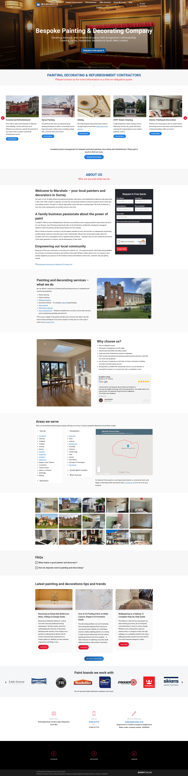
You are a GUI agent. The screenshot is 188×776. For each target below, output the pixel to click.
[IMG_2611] (46, 505)
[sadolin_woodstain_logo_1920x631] (83, 682)
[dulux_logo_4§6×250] (105, 682)
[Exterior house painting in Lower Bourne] (46, 521)
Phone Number (140, 206)
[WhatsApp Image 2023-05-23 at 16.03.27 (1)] (46, 537)
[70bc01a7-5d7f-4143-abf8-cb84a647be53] (117, 537)
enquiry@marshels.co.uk (134, 722)
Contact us (129, 483)
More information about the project (128, 221)
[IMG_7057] (141, 521)
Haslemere (42, 460)
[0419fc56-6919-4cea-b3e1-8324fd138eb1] (141, 537)
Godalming (42, 454)
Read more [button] (102, 396)
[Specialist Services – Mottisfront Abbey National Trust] (70, 521)
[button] (3, 118)
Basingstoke (73, 444)
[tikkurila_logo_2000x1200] (149, 682)
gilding (63, 303)
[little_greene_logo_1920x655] (16, 682)
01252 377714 (143, 5)
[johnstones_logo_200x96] (38, 682)
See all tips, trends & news (94, 658)
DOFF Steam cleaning (46, 308)
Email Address (122, 206)
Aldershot (72, 436)
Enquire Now (122, 249)
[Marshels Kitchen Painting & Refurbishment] (70, 537)
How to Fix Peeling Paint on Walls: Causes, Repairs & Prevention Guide (93, 617)
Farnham (42, 452)
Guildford (42, 457)
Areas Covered (61, 771)
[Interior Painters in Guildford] (117, 505)
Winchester (72, 465)
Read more (43, 647)
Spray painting (43, 305)
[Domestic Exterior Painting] (93, 505)
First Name (121, 198)
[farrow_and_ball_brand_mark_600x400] (60, 682)
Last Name (139, 198)
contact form (50, 322)
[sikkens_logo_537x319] (171, 682)
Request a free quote (93, 50)
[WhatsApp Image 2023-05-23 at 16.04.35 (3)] (93, 537)
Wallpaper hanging (45, 300)
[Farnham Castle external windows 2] (70, 505)
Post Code (120, 214)
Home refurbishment (45, 311)
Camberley (42, 436)
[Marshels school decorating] (93, 521)
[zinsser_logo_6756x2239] (127, 682)
